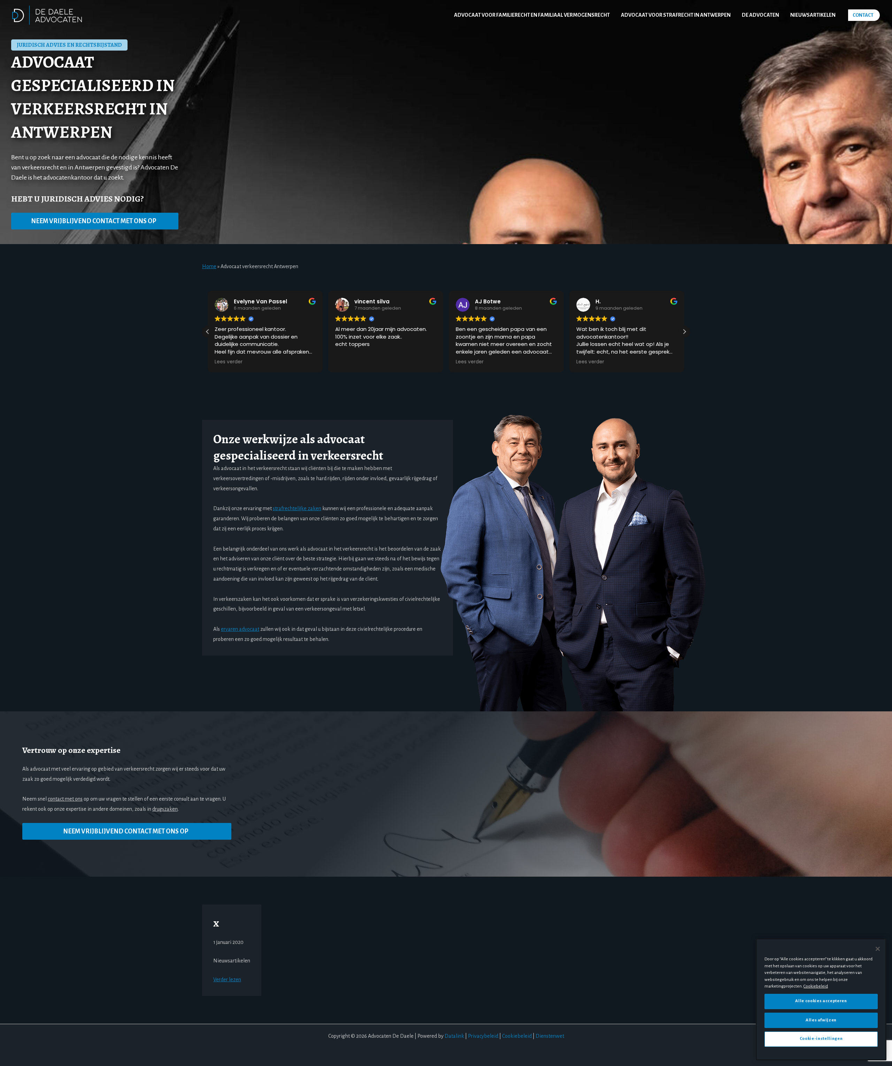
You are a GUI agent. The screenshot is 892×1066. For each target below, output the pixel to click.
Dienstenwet (550, 1036)
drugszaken (165, 809)
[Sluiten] (877, 949)
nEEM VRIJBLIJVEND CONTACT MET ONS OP (93, 221)
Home (209, 266)
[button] (864, 15)
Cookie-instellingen (821, 1038)
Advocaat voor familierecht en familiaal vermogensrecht (532, 15)
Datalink (454, 1036)
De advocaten (760, 15)
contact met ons (65, 799)
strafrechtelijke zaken (297, 508)
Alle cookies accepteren (821, 1001)
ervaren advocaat (240, 629)
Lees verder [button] (349, 362)
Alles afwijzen (821, 1020)
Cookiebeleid (517, 1036)
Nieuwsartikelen (813, 15)
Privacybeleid (483, 1036)
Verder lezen (227, 979)
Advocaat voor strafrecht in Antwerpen (676, 15)
